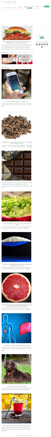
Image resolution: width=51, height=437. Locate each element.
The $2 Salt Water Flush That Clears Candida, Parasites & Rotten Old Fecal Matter (17, 265)
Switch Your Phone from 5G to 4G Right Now (17, 101)
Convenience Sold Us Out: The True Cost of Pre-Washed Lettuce (17, 224)
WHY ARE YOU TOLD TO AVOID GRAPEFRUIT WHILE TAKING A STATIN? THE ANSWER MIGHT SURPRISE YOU (17, 305)
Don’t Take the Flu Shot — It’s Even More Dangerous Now (9, 59)
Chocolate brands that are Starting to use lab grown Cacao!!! (17, 182)
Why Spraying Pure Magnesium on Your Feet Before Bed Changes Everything (25, 60)
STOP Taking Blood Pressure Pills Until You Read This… (17, 425)
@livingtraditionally (42, 26)
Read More (29, 146)
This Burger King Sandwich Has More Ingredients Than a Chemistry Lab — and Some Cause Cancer (17, 42)
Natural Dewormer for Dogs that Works (17, 386)
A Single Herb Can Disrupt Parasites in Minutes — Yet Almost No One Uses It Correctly (17, 142)
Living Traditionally (9, 2)
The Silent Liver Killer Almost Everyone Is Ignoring (17, 345)
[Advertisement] (25, 17)
